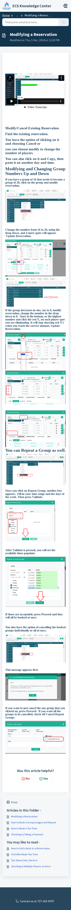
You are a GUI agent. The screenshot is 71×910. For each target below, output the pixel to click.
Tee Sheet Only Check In (24, 860)
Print (14, 802)
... (17, 15)
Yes (45, 778)
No (28, 778)
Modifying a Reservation (24, 816)
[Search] (63, 22)
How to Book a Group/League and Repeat (33, 822)
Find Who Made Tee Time (24, 854)
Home (6, 15)
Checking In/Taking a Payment (27, 834)
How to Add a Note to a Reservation (30, 848)
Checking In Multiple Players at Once (30, 866)
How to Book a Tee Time (24, 828)
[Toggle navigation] (65, 6)
